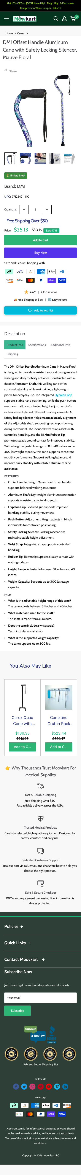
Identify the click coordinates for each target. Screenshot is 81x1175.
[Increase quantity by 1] (46, 209)
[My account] (64, 18)
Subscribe (17, 1011)
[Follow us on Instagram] (32, 1087)
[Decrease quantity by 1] (24, 209)
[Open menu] (6, 18)
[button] (40, 310)
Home (9, 33)
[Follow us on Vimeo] (57, 1087)
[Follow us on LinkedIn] (65, 1087)
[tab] (14, 344)
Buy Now (40, 253)
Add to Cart (40, 240)
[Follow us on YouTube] (49, 1087)
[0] (73, 18)
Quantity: (10, 209)
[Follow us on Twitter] (24, 1087)
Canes (21, 33)
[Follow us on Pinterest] (41, 1087)
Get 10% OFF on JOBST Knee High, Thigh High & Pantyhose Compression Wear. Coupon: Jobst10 (40, 6)
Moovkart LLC (51, 1155)
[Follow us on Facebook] (16, 1087)
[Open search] (56, 18)
